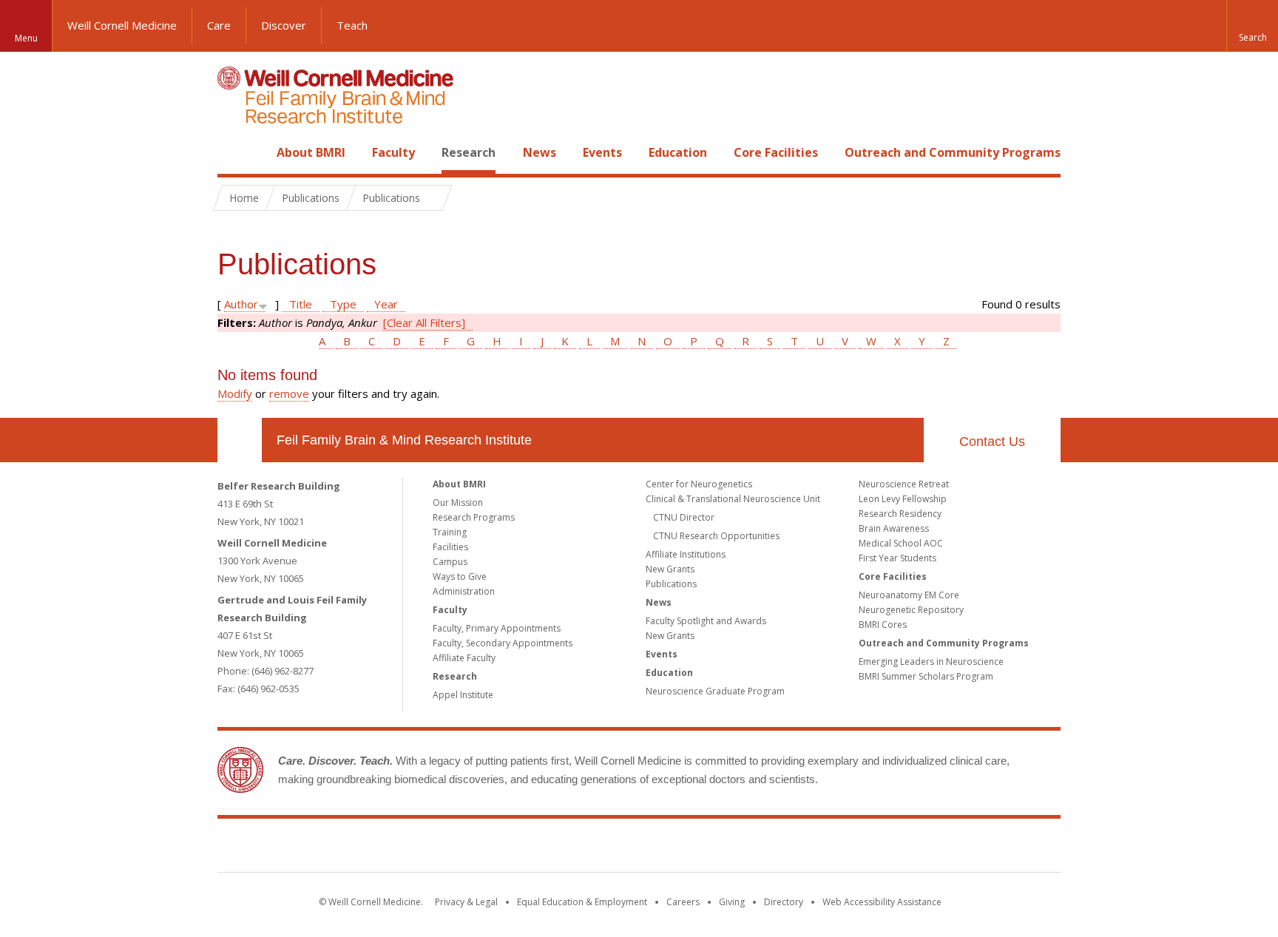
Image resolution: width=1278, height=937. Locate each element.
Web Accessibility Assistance (881, 902)
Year (386, 304)
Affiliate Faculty (464, 658)
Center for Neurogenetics (699, 484)
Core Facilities (776, 152)
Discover (283, 25)
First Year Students (897, 558)
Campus (450, 561)
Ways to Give (460, 576)
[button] (1252, 26)
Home (234, 152)
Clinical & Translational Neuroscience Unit (733, 499)
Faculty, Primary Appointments (497, 628)
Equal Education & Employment (582, 902)
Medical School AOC (901, 543)
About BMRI (311, 152)
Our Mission (458, 502)
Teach (352, 25)
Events (602, 152)
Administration (464, 591)
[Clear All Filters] (424, 322)
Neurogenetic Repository (911, 609)
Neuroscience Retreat (904, 484)
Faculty (393, 152)
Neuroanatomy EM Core (909, 595)
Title (300, 304)
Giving (732, 902)
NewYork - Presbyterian (763, 848)
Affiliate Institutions (686, 554)
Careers (683, 902)
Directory (783, 902)
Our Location (239, 440)
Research (469, 152)
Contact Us (992, 441)
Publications (671, 584)
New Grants (670, 569)
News (539, 152)
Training (450, 532)
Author (241, 304)
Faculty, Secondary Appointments (502, 643)
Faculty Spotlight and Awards (706, 621)
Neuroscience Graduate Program (715, 691)
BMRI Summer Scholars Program (926, 676)
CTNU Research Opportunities (716, 536)
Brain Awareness (894, 528)
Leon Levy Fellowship (903, 499)
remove (289, 393)
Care (219, 25)
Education (678, 152)
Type (343, 304)
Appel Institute (463, 695)
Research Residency (900, 513)
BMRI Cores (883, 624)
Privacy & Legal (466, 902)
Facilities (450, 547)
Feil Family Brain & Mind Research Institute (404, 440)
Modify (234, 393)
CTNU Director (683, 517)
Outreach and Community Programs (953, 152)
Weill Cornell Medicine (122, 25)
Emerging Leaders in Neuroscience (931, 661)
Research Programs (474, 517)
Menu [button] (26, 38)
